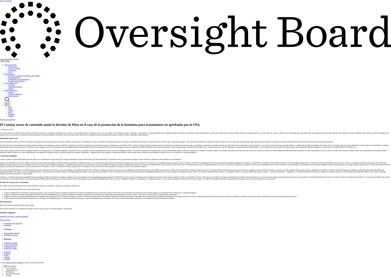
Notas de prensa (13, 96)
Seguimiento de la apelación (13, 223)
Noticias (10, 92)
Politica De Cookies (10, 248)
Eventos (10, 88)
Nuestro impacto (9, 74)
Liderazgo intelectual (15, 94)
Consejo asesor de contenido (14, 263)
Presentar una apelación (7, 119)
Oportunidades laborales (12, 233)
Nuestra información (10, 90)
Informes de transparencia (16, 81)
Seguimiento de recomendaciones (19, 79)
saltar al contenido (6, 1)
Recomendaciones (14, 77)
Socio (10, 72)
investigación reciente (100, 177)
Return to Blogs (5, 220)
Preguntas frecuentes (10, 243)
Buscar (7, 103)
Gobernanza (12, 70)
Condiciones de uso (10, 246)
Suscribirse (7, 225)
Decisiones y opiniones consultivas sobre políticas (24, 76)
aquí (32, 205)
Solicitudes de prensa (11, 235)
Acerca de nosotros (10, 65)
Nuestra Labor (12, 66)
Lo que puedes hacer (10, 83)
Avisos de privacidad (11, 245)
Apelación (11, 85)
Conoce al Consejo (14, 68)
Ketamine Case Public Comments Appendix (14, 216)
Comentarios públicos (15, 87)
